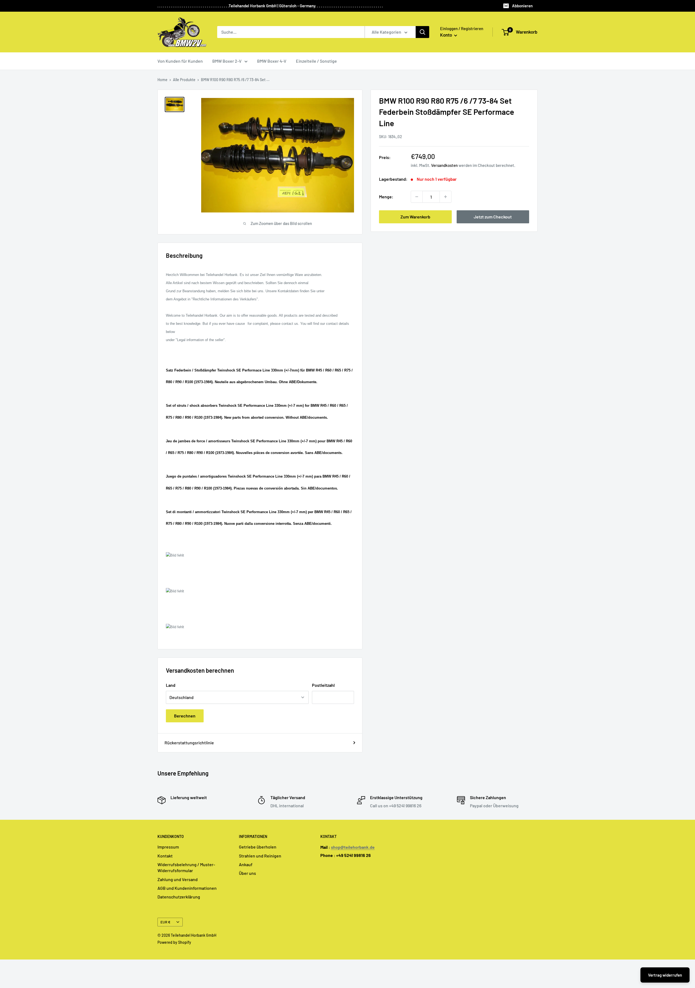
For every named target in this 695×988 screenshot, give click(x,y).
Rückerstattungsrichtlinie (189, 742)
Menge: (386, 196)
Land (170, 685)
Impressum (168, 846)
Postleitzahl (323, 685)
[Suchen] (422, 32)
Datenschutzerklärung (178, 896)
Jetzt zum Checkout (493, 216)
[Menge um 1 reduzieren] (416, 196)
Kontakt (165, 855)
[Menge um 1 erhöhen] (445, 196)
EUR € (165, 922)
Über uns (247, 873)
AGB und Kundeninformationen (187, 888)
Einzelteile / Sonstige (316, 60)
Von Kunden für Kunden (180, 60)
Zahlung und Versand (177, 879)
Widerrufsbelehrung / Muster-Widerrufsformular (186, 867)
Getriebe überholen (257, 846)
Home (162, 79)
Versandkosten (444, 165)
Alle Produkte (184, 79)
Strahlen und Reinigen (260, 855)
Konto (446, 34)
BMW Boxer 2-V (227, 60)
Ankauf (245, 864)
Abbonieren (522, 5)
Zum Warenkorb (415, 216)
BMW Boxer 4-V (271, 60)
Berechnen (184, 715)
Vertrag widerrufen (665, 975)
